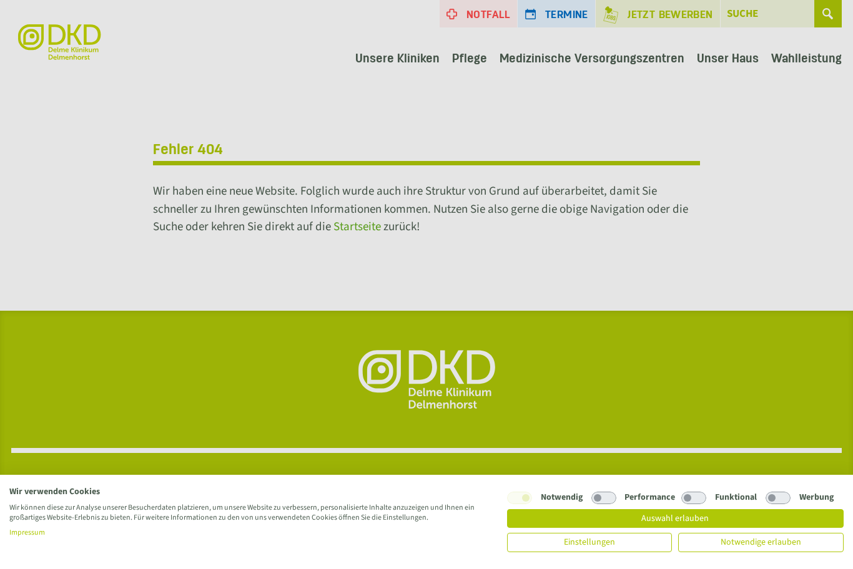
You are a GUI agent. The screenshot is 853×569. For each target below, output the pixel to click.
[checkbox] (519, 498)
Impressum (27, 532)
